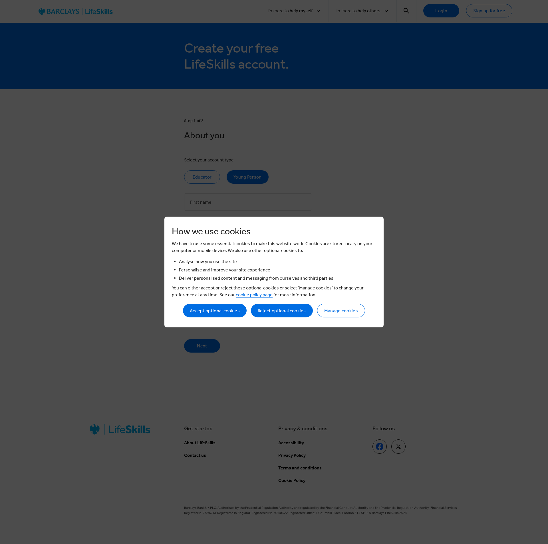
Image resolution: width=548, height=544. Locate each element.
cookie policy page (254, 294)
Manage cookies (341, 310)
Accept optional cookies (215, 310)
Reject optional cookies (282, 310)
